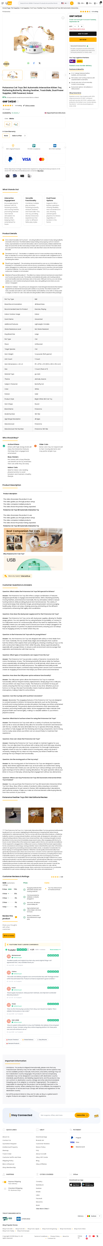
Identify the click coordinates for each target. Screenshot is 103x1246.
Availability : (7, 113)
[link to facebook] (34, 63)
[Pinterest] (87, 1239)
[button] (80, 3)
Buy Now (40, 171)
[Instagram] (90, 1236)
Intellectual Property (10, 1147)
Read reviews (54, 950)
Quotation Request (9, 1144)
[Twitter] (97, 1236)
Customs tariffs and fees (12, 1157)
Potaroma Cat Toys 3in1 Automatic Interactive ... (63, 8)
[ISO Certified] (22, 1219)
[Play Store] (88, 1185)
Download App (41, 1137)
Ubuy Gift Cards (42, 1157)
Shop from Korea (65, 1229)
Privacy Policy (55, 1236)
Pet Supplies (15, 8)
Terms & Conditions (40, 1236)
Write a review (9, 936)
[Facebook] (86, 1236)
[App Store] (75, 1185)
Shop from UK (20, 1229)
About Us (6, 1137)
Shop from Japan (33, 1229)
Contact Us (7, 1140)
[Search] (72, 3)
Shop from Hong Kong (49, 1229)
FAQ (37, 1150)
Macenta (39, 1202)
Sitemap (6, 1150)
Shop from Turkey (8, 1231)
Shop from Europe (23, 1231)
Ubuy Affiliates (41, 1164)
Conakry (39, 1182)
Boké (38, 1205)
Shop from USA (7, 1229)
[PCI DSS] (7, 1219)
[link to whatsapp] (28, 63)
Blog (37, 1161)
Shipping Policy (8, 1161)
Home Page (6, 8)
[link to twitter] (40, 63)
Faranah (39, 1198)
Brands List (40, 1140)
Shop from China (79, 1229)
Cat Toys (33, 8)
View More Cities (42, 1209)
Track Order (7, 1154)
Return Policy (40, 1147)
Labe (38, 1195)
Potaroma (6, 12)
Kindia (38, 1192)
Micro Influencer (8, 1164)
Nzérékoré (39, 1185)
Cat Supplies (25, 8)
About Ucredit (41, 1154)
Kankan (39, 1188)
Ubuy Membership (9, 1167)
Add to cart (83, 34)
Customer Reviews (43, 1144)
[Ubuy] (9, 3)
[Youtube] (94, 1236)
